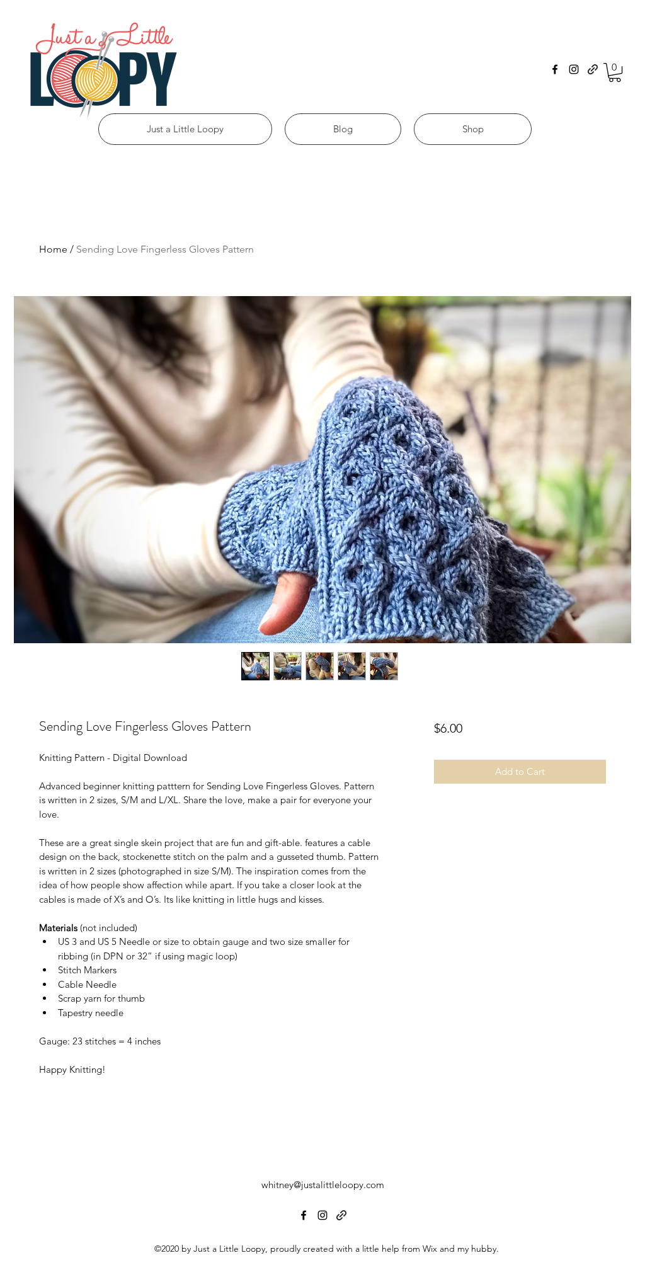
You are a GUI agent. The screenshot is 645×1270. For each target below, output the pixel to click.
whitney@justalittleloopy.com (322, 1185)
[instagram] (574, 69)
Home (53, 249)
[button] (614, 72)
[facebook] (555, 69)
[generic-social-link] (592, 69)
